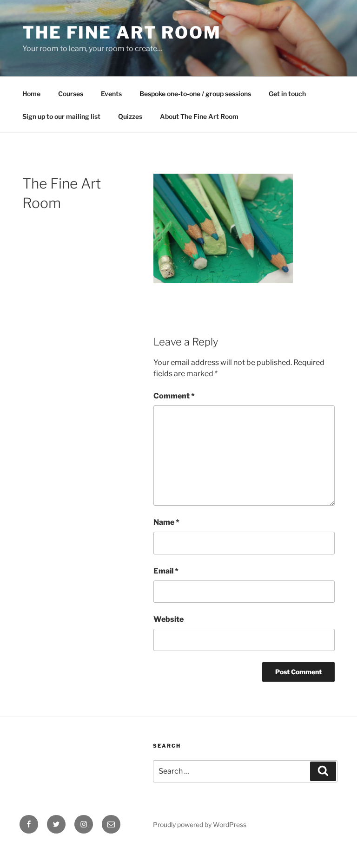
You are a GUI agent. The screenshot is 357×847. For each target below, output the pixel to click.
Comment (174, 395)
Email (165, 571)
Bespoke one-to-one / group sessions (195, 94)
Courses (70, 94)
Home (31, 94)
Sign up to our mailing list (61, 116)
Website (168, 619)
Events (111, 94)
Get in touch (287, 94)
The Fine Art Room (121, 32)
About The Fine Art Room (199, 116)
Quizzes (130, 116)
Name (166, 522)
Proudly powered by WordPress (199, 824)
